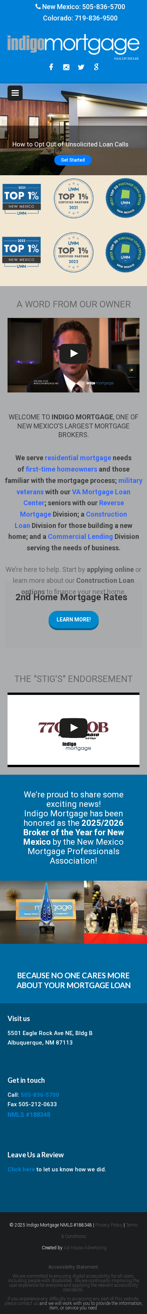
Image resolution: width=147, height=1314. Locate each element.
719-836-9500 (96, 18)
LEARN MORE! (74, 620)
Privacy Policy (108, 1225)
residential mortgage (78, 458)
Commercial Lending (80, 536)
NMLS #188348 (29, 1114)
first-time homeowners (61, 469)
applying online (110, 569)
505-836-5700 (103, 7)
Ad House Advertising (85, 1247)
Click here (21, 1169)
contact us (28, 1303)
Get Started (73, 160)
